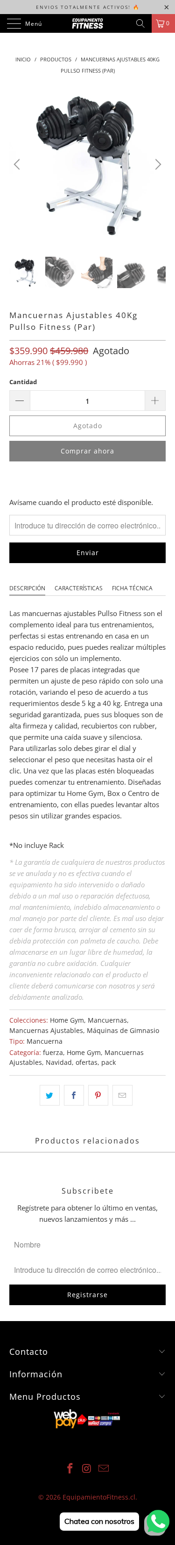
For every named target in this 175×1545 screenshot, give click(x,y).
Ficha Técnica (132, 588)
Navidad (59, 1062)
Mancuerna (45, 1041)
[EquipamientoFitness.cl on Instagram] (87, 1469)
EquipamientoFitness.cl (99, 1497)
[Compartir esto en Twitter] (50, 1095)
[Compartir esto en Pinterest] (98, 1095)
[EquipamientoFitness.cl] (88, 23)
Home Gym (67, 1020)
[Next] (156, 164)
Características (79, 588)
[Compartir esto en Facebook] (74, 1095)
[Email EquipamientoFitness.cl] (104, 1469)
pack (108, 1062)
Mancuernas (107, 1020)
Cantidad (23, 382)
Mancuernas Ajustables (46, 1030)
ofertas (87, 1062)
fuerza (53, 1052)
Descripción (27, 588)
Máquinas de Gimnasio (123, 1030)
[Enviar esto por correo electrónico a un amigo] (122, 1095)
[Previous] (18, 164)
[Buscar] (140, 23)
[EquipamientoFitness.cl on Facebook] (70, 1469)
